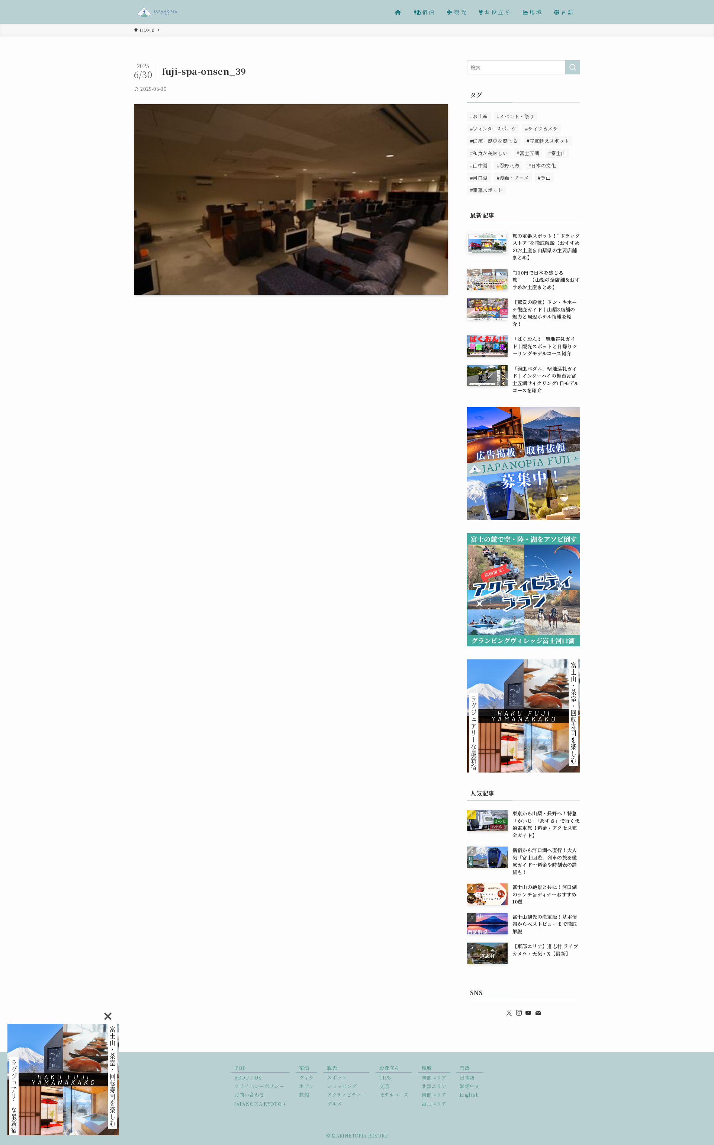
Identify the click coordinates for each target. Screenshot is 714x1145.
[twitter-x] (509, 1013)
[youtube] (528, 1013)
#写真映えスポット (548, 140)
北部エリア (434, 1086)
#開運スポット (486, 190)
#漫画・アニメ (513, 177)
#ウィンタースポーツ (493, 128)
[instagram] (518, 1013)
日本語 (467, 1077)
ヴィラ (306, 1077)
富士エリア (434, 1103)
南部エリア (434, 1094)
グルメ (334, 1103)
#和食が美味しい (489, 153)
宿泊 (304, 1067)
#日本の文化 (542, 165)
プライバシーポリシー (259, 1086)
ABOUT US (247, 1077)
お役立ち (389, 1067)
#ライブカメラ (541, 128)
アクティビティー (346, 1094)
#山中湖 (479, 165)
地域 (427, 1067)
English (469, 1094)
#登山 (544, 177)
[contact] (538, 1013)
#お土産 (479, 116)
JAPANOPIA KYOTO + (260, 1103)
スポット (337, 1077)
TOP (239, 1067)
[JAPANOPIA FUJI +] (157, 12)
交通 (384, 1086)
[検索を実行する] (572, 67)
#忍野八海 (508, 165)
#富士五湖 (528, 153)
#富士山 (557, 153)
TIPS (385, 1077)
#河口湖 (479, 177)
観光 (332, 1067)
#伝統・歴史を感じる (494, 140)
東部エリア (434, 1077)
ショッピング (342, 1086)
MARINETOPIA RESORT (359, 1135)
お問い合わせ (249, 1094)
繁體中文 (470, 1086)
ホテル (306, 1086)
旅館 (304, 1094)
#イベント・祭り (515, 116)
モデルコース (393, 1094)
